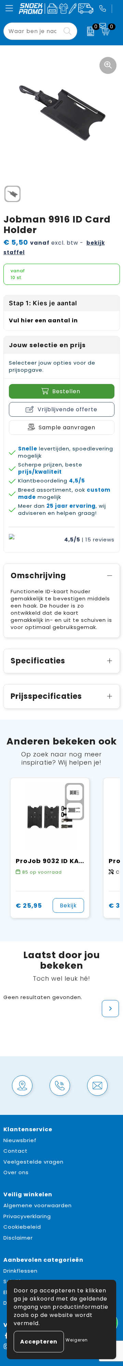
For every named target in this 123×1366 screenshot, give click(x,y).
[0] (87, 31)
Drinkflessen (20, 1270)
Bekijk (68, 905)
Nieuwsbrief (20, 1140)
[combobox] (32, 31)
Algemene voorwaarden (37, 1205)
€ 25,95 (29, 905)
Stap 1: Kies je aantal (43, 303)
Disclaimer (18, 1237)
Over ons (16, 1172)
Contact (15, 1150)
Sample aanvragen (67, 427)
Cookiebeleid (22, 1226)
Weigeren (77, 1340)
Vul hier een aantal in (43, 320)
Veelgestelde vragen (33, 1161)
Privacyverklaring (27, 1216)
